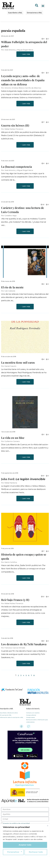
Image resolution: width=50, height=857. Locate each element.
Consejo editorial (31, 715)
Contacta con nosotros (32, 713)
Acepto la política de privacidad (16, 823)
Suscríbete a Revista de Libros (9, 713)
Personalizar (13, 852)
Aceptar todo (25, 845)
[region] (25, 840)
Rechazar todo (36, 852)
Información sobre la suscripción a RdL (11, 717)
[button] (43, 6)
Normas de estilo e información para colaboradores (37, 721)
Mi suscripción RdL (5, 715)
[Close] (47, 825)
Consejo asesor (30, 717)
